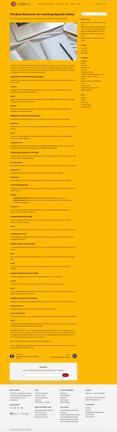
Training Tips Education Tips (90, 88)
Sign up (65, 375)
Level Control (64, 400)
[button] (106, 4)
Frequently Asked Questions (94, 412)
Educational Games (87, 72)
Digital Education (86, 90)
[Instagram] (14, 408)
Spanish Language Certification (91, 81)
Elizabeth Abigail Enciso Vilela (69, 415)
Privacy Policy (89, 414)
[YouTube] (21, 408)
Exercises (84, 65)
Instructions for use (41, 398)
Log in (83, 100)
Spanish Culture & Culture (89, 76)
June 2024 (84, 53)
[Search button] (105, 14)
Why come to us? (40, 412)
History (83, 79)
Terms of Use (89, 417)
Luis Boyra (63, 412)
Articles (78, 4)
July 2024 (84, 50)
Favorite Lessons (40, 395)
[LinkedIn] (18, 408)
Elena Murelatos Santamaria (69, 410)
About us (88, 410)
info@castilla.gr (94, 400)
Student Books (65, 402)
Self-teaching (59, 4)
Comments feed (86, 104)
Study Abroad (85, 85)
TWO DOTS (28, 429)
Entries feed (85, 102)
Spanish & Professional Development (92, 74)
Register (83, 98)
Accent (83, 83)
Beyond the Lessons (41, 417)
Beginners (63, 393)
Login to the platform (41, 393)
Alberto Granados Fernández (69, 419)
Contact (88, 408)
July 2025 (84, 48)
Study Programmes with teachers (46, 4)
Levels (66, 4)
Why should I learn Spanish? (44, 410)
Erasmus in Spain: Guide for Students (93, 31)
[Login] (101, 4)
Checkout (38, 400)
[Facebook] (11, 408)
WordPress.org (85, 107)
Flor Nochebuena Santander (69, 417)
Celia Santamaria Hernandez (69, 421)
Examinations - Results (42, 402)
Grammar (84, 70)
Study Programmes (41, 415)
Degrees (72, 4)
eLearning (84, 61)
